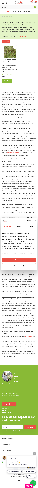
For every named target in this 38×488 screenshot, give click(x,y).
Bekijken (7, 81)
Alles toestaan (19, 260)
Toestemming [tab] (6, 226)
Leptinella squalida (9, 60)
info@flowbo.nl (6, 412)
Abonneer (30, 427)
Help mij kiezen (9, 404)
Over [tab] (31, 226)
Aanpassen (18, 266)
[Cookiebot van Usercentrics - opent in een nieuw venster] (27, 221)
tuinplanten (28, 337)
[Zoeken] (35, 7)
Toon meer (22, 36)
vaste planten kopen (13, 153)
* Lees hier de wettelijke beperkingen (12, 431)
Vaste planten (7, 16)
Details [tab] (19, 226)
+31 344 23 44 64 (5, 409)
